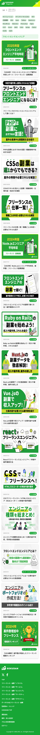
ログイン (4, 726)
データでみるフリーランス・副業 (12, 703)
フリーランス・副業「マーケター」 (13, 694)
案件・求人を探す (7, 718)
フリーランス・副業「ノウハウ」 (12, 683)
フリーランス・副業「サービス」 (12, 687)
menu (36, 3)
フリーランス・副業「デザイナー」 (13, 699)
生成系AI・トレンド (8, 706)
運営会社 (4, 714)
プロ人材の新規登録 (8, 722)
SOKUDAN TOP (7, 710)
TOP (3, 10)
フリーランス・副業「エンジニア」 (13, 691)
